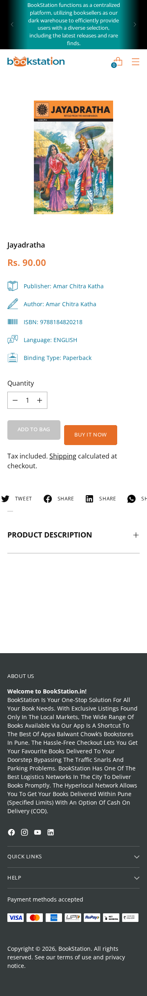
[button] (22, 888)
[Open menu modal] (135, 61)
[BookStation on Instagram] (25, 833)
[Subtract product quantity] (39, 400)
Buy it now (90, 434)
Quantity (20, 383)
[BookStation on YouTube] (38, 833)
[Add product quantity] (15, 400)
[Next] (135, 24)
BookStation (74, 948)
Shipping (62, 456)
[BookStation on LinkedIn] (51, 833)
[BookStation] (36, 61)
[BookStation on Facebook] (12, 833)
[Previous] (12, 24)
